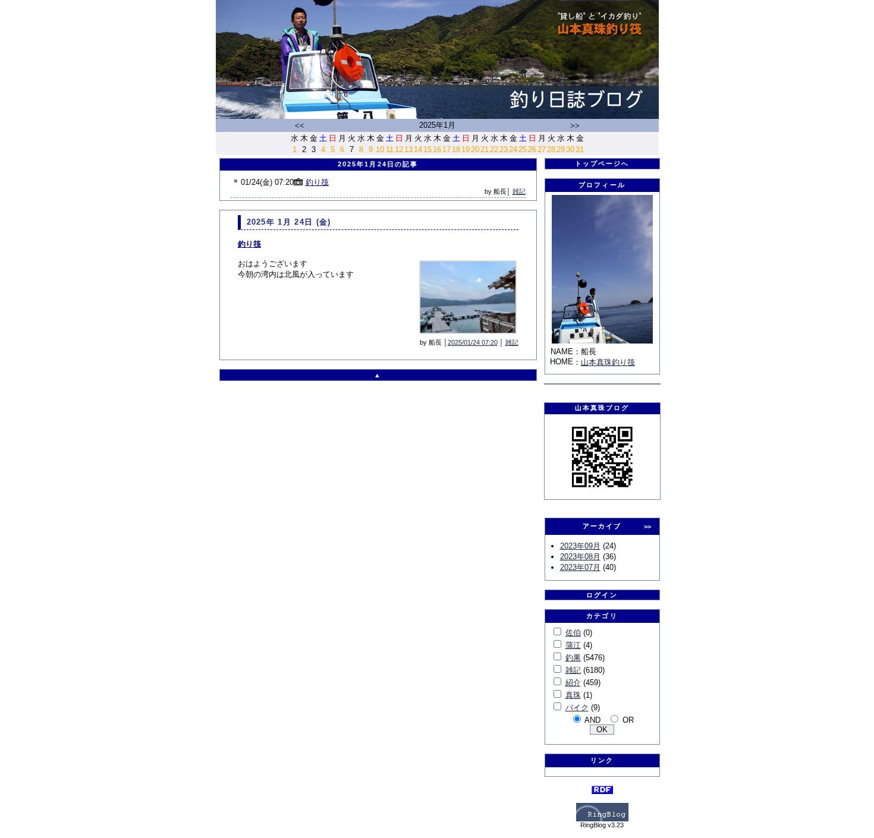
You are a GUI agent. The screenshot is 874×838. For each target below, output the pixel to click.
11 (390, 149)
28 (551, 149)
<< (299, 125)
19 (465, 149)
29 (561, 149)
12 (399, 149)
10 (380, 149)
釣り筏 (317, 182)
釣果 (573, 657)
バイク (577, 707)
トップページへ (602, 163)
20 (475, 149)
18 (456, 149)
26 (532, 149)
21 (484, 149)
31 (580, 149)
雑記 (519, 191)
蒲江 (573, 645)
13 (408, 149)
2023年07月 (580, 567)
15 (427, 149)
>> (575, 125)
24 (513, 149)
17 (446, 149)
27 (541, 149)
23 (503, 149)
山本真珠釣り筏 (608, 362)
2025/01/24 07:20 (473, 342)
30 (570, 149)
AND (592, 720)
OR (628, 720)
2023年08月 (580, 556)
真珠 (573, 695)
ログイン (602, 594)
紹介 (573, 682)
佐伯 (573, 632)
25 (522, 149)
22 (494, 149)
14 (418, 149)
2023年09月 (580, 545)
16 (437, 149)
